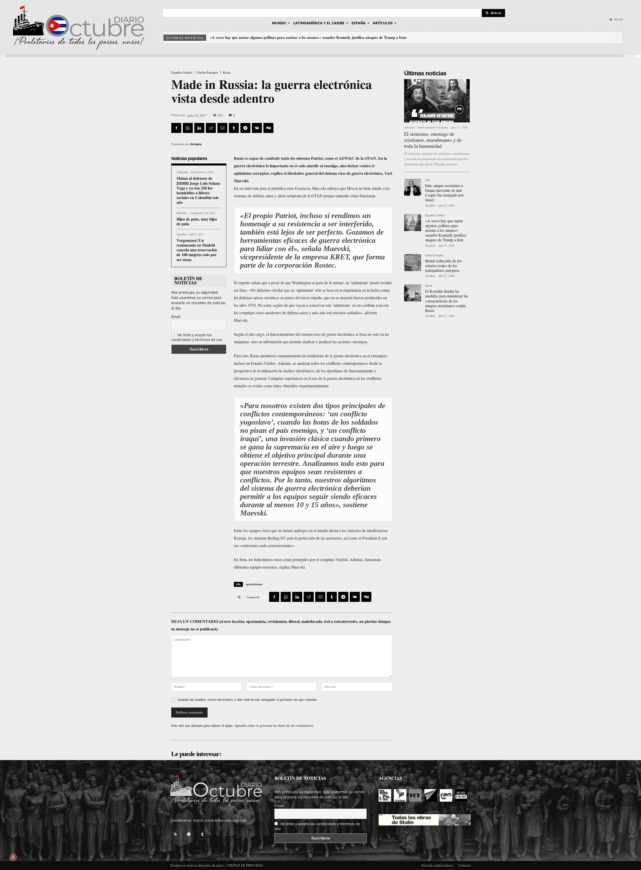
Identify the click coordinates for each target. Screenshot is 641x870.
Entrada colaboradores (437, 865)
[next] (619, 38)
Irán (427, 180)
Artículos (182, 213)
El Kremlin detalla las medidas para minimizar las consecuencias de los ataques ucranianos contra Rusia (446, 300)
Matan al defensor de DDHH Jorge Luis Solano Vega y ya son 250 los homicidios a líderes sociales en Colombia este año (198, 190)
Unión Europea (207, 72)
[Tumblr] (234, 128)
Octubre (196, 144)
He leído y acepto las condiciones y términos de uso (196, 337)
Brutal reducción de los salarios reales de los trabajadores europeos (265, 37)
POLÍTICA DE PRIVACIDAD (245, 865)
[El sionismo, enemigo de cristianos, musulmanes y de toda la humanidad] (437, 100)
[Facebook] (176, 128)
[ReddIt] (211, 128)
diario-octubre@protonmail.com (220, 820)
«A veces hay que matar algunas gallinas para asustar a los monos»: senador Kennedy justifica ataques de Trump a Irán (445, 230)
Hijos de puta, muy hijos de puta (197, 221)
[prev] (611, 38)
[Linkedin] (199, 128)
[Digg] (268, 128)
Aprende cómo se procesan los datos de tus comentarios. (274, 725)
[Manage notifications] (13, 857)
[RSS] (175, 834)
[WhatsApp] (188, 128)
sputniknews (254, 584)
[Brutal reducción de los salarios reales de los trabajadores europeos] (412, 262)
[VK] (257, 128)
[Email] (222, 128)
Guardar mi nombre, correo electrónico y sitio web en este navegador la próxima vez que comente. (247, 700)
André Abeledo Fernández (433, 127)
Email (176, 316)
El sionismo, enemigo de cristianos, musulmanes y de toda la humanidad (433, 139)
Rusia (227, 72)
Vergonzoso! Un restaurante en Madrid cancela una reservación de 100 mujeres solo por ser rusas (197, 249)
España (181, 234)
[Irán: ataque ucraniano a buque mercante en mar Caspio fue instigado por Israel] (412, 187)
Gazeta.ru (302, 188)
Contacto (464, 865)
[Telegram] (245, 128)
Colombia (182, 172)
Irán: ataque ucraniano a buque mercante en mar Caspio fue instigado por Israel (444, 193)
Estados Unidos (181, 72)
